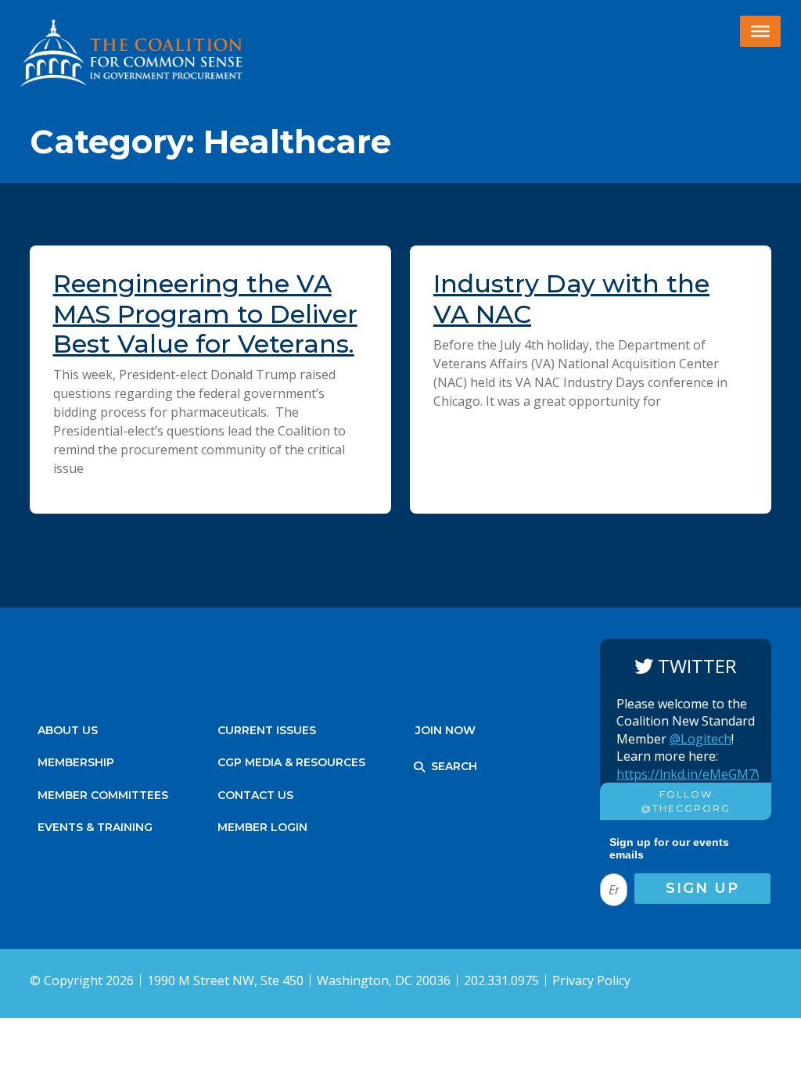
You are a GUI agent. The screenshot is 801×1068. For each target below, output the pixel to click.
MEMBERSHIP (76, 762)
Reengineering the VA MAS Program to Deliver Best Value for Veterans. (205, 313)
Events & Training (95, 827)
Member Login (262, 827)
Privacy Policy (591, 980)
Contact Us (255, 795)
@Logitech (700, 738)
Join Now (445, 730)
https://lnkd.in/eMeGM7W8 (695, 774)
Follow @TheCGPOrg (686, 801)
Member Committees (103, 795)
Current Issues (266, 730)
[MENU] (760, 31)
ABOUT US (68, 730)
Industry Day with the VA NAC (571, 298)
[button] (419, 767)
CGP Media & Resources (291, 762)
